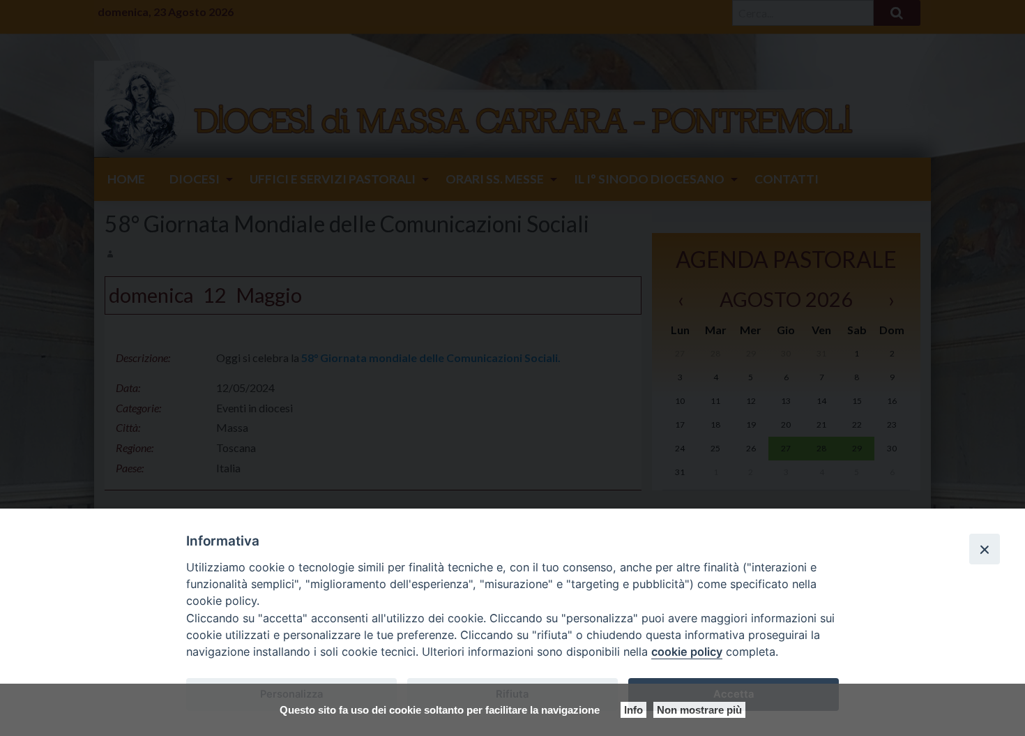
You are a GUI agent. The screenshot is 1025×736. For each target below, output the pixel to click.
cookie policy (686, 652)
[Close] (984, 549)
